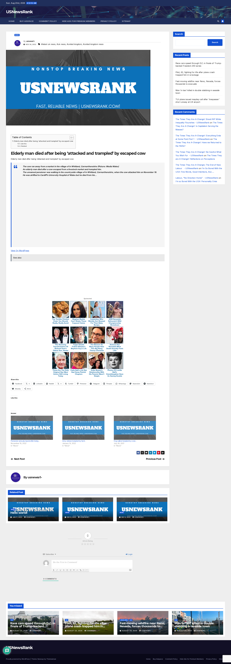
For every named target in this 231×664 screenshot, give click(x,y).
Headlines (124, 620)
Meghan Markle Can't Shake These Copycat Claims (78, 321)
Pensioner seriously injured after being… (25, 441)
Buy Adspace (27, 21)
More (17, 35)
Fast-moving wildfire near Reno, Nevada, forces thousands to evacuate (142, 626)
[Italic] (57, 570)
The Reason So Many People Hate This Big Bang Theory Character (96, 347)
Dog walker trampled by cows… (125, 441)
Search (179, 34)
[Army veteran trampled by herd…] (86, 428)
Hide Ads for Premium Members (78, 21)
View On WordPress (20, 250)
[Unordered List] (70, 570)
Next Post (19, 459)
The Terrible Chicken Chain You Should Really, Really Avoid (60, 321)
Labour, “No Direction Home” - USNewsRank (197, 178)
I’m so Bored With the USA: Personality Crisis (197, 181)
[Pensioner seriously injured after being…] (35, 428)
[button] (218, 21)
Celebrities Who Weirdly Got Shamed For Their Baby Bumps (96, 322)
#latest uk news (48, 44)
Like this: (24, 144)
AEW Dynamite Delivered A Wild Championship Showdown (114, 322)
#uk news (61, 44)
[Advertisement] (83, 131)
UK (66, 620)
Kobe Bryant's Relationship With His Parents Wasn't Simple (96, 373)
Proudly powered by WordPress (18, 659)
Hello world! (18, 512)
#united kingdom (74, 44)
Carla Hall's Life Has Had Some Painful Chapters (79, 372)
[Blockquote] (74, 570)
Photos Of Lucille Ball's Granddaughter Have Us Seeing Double (114, 373)
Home (11, 21)
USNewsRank (19, 11)
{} (84, 570)
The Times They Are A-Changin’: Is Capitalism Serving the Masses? (199, 126)
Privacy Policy (109, 21)
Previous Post (153, 459)
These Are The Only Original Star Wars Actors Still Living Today (61, 373)
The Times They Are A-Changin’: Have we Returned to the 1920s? (198, 142)
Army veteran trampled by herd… (74, 441)
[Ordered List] (67, 570)
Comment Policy (48, 21)
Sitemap (126, 21)
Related (24, 146)
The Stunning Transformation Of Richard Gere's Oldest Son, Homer (60, 347)
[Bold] (53, 570)
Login (130, 554)
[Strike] (63, 570)
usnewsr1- (30, 41)
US (12, 620)
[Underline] (60, 570)
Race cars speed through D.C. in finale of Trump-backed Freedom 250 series (32, 626)
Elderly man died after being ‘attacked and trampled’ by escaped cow (43, 141)
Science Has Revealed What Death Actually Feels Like (114, 347)
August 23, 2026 (20, 631)
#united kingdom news (93, 44)
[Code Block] (77, 570)
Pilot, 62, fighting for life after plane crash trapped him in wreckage (86, 626)
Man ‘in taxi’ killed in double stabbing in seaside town (194, 624)
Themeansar (51, 659)
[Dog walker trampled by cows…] (138, 428)
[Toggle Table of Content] (70, 138)
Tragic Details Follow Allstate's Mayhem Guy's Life (79, 346)
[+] (87, 570)
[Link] (80, 570)
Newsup (41, 659)
